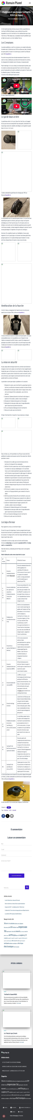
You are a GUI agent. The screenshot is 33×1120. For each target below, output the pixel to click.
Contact (13, 1111)
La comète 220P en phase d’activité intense (13, 913)
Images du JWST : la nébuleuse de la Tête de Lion (14, 907)
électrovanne (16, 947)
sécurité (15, 940)
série (18, 940)
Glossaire (14, 1107)
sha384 (8, 940)
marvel (18, 931)
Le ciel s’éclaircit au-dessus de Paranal (12, 900)
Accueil (6, 1107)
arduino (12, 923)
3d (5, 923)
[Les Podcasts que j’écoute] (16, 1018)
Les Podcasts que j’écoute (10, 1033)
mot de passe (13, 1089)
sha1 (24, 938)
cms (19, 923)
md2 (20, 931)
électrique (6, 810)
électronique (8, 946)
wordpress (15, 943)
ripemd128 (9, 938)
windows (11, 943)
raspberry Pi (23, 935)
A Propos (21, 1111)
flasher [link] (20, 690)
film (17, 927)
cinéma (16, 923)
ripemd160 (13, 938)
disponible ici (8, 54)
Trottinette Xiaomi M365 (10, 994)
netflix (11, 935)
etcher (14, 927)
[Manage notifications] (3, 1116)
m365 (10, 810)
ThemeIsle (21, 1115)
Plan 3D (7, 1053)
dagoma (21, 923)
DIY (11, 927)
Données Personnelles (25, 1107)
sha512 (10, 940)
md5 (23, 931)
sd (22, 938)
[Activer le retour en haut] (29, 1116)
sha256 (5, 940)
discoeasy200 (7, 927)
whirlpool (6, 943)
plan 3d (17, 935)
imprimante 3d (9, 931)
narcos (7, 935)
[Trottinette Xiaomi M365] (16, 979)
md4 (22, 931)
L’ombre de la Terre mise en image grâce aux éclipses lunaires (17, 910)
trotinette (14, 810)
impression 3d (12, 1084)
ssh (12, 941)
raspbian (6, 938)
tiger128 (21, 940)
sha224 (26, 938)
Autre (9, 807)
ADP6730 (8, 923)
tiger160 (23, 940)
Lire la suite (18, 1003)
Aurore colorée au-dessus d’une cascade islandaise (15, 903)
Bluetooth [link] (12, 575)
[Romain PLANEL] (12, 3)
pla (15, 935)
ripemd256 (16, 938)
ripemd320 (20, 938)
